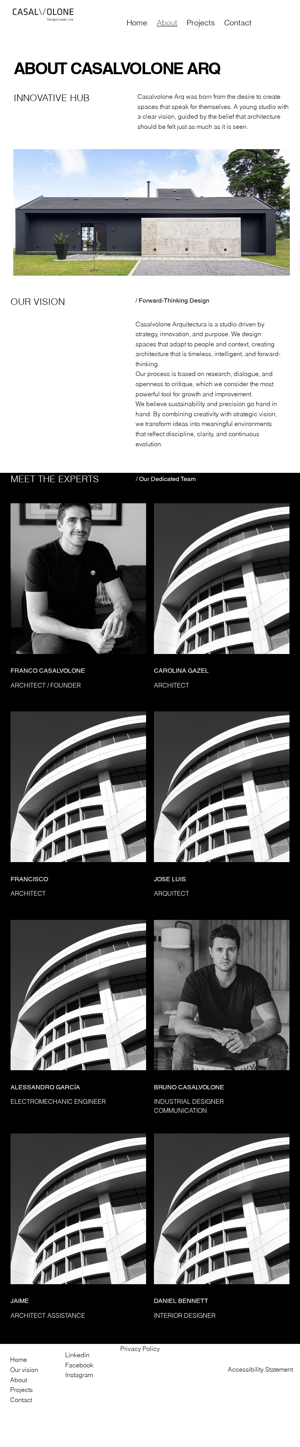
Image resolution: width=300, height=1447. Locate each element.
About (18, 1380)
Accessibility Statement (260, 1369)
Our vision (24, 1370)
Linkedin (77, 1355)
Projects (21, 1390)
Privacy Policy (140, 1349)
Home (18, 1359)
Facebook (79, 1365)
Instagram (79, 1375)
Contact (21, 1400)
